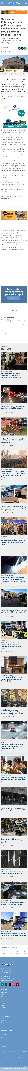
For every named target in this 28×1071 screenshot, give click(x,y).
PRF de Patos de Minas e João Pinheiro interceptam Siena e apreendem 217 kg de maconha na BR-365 (12, 645)
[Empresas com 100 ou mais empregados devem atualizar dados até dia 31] (14, 826)
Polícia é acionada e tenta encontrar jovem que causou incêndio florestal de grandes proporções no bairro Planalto (13, 474)
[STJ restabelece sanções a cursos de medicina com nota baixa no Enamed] (14, 921)
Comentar (6, 333)
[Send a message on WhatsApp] (2, 984)
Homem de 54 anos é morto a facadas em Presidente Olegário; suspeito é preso (14, 612)
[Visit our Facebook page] (6, 984)
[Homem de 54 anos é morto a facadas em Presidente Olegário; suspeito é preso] (14, 597)
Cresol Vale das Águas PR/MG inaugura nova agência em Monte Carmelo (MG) (12, 679)
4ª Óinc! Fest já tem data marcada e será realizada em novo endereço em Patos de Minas (13, 441)
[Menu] (2, 3)
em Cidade (9, 404)
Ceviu (2, 1044)
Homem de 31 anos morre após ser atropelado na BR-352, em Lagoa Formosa (13, 408)
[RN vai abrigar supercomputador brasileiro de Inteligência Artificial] (14, 859)
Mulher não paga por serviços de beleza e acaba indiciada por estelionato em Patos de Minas (12, 375)
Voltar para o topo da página (14, 1057)
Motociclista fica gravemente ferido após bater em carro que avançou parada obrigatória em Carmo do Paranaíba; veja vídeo (13, 745)
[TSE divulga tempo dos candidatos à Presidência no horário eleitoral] (14, 890)
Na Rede (3, 1040)
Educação (3, 1003)
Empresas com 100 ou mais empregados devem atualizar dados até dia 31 (13, 841)
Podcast (2, 1042)
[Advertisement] (14, 1069)
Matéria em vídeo (5, 1014)
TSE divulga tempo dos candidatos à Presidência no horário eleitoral (13, 904)
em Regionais (10, 575)
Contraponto (3, 1046)
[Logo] (14, 3)
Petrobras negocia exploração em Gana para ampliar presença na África (13, 809)
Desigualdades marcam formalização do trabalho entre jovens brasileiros (13, 778)
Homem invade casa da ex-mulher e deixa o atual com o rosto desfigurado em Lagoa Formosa (14, 508)
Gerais (2, 1012)
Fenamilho (3, 1007)
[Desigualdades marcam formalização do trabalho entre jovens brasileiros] (14, 765)
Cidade (2, 994)
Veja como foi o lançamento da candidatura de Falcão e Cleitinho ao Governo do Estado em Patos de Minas (13, 541)
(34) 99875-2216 (10, 978)
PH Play (2, 1018)
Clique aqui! (13, 298)
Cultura (2, 999)
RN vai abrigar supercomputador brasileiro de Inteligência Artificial (12, 873)
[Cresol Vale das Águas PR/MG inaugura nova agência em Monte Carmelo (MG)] (14, 665)
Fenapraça (3, 1009)
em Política (9, 536)
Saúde (2, 1027)
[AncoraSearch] (26, 3)
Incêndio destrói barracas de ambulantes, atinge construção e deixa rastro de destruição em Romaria (14, 712)
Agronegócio (4, 992)
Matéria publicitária (5, 1016)
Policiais (2, 1020)
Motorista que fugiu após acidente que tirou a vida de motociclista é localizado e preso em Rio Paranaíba (13, 579)
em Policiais (9, 371)
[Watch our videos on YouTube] (17, 984)
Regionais (3, 1025)
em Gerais (9, 775)
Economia (3, 1001)
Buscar (24, 1051)
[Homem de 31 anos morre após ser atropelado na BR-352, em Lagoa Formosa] (14, 394)
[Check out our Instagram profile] (13, 984)
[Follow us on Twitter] (10, 984)
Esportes (2, 1005)
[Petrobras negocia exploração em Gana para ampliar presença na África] (14, 795)
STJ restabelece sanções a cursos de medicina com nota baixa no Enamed (13, 934)
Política (2, 1022)
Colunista (3, 997)
